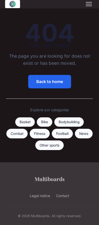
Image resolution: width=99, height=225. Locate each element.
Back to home (49, 81)
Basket (25, 122)
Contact (62, 196)
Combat (17, 134)
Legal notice (40, 196)
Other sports (49, 145)
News (83, 134)
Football (62, 134)
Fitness (39, 134)
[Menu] (89, 4)
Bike (44, 122)
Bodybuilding (69, 122)
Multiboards (50, 178)
